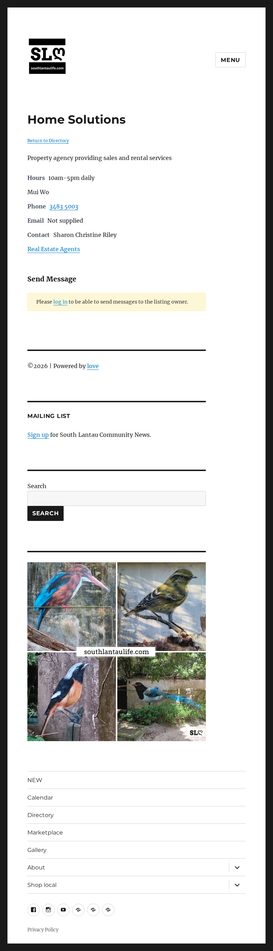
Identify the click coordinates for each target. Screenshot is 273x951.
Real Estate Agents (53, 249)
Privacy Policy (42, 930)
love (93, 365)
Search (37, 486)
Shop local (42, 885)
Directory (40, 815)
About (36, 867)
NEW (34, 780)
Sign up (38, 434)
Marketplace (45, 832)
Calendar (40, 797)
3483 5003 (63, 206)
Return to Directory (48, 140)
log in (60, 302)
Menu (230, 60)
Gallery (37, 850)
